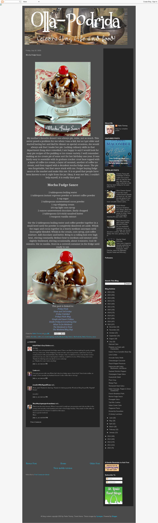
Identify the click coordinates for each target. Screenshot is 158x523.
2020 (109, 310)
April (111, 424)
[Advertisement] (62, 444)
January (112, 432)
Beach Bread (120, 206)
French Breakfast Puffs (116, 394)
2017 (109, 318)
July (111, 342)
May (111, 421)
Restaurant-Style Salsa (116, 386)
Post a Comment (35, 422)
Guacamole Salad (115, 377)
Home (63, 463)
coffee (39, 337)
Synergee (99, 516)
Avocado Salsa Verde (116, 358)
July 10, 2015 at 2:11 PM (40, 364)
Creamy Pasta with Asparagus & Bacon (123, 175)
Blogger (114, 516)
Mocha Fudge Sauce (65, 337)
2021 (109, 307)
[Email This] (55, 333)
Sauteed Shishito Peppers (117, 371)
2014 (109, 436)
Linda (35, 370)
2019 (109, 312)
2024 (109, 298)
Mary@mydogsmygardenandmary (44, 403)
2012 (109, 442)
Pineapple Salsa (114, 399)
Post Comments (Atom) (41, 474)
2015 (109, 324)
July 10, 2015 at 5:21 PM (40, 397)
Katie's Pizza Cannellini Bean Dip (120, 352)
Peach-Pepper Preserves (117, 363)
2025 (109, 295)
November (113, 330)
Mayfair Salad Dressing (121, 240)
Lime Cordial (113, 355)
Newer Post (31, 463)
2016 (109, 321)
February (112, 429)
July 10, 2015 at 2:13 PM (40, 378)
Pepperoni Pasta (114, 408)
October (112, 333)
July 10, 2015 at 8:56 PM (40, 417)
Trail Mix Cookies (114, 402)
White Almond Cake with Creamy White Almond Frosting (123, 222)
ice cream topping (48, 337)
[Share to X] (59, 333)
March (111, 426)
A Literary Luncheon (115, 414)
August (112, 339)
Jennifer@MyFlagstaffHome (42, 385)
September (113, 336)
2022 (109, 304)
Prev (107, 154)
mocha (56, 337)
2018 (109, 315)
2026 (109, 292)
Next (129, 154)
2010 (109, 448)
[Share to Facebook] (62, 333)
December (113, 327)
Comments (112, 482)
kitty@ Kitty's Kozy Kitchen (42, 345)
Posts (110, 479)
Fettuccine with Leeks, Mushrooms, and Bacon (117, 367)
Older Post (95, 463)
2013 (109, 439)
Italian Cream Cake (115, 405)
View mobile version (63, 468)
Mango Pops (113, 383)
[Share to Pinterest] (64, 333)
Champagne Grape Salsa (117, 374)
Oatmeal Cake (113, 344)
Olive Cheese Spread (123, 190)
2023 (109, 301)
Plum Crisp (112, 380)
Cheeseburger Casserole (117, 361)
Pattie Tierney (87, 337)
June (111, 418)
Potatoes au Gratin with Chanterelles (116, 348)
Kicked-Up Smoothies (116, 411)
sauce (94, 337)
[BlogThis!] (57, 333)
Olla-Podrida (77, 337)
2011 (109, 445)
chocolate (34, 337)
